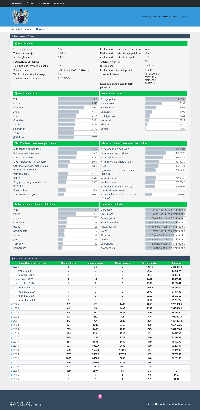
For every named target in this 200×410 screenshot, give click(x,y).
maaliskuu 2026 (27, 291)
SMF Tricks (25, 402)
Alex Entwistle (109, 226)
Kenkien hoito (21, 190)
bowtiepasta (20, 230)
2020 (16, 324)
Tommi (17, 124)
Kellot (16, 178)
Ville (15, 99)
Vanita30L (150, 65)
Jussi (16, 116)
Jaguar (104, 239)
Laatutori (106, 111)
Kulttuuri (106, 120)
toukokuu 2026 (26, 283)
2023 (16, 312)
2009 (16, 370)
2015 (16, 345)
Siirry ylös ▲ (184, 404)
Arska (16, 111)
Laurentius (107, 243)
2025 (16, 304)
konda (16, 103)
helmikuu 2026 (26, 295)
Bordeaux (106, 209)
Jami (15, 239)
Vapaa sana (107, 103)
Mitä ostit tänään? (23, 157)
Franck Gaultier (109, 222)
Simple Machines (36, 405)
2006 (16, 375)
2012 (16, 358)
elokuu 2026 (25, 270)
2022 (16, 316)
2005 (16, 379)
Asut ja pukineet (110, 99)
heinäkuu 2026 (26, 275)
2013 (16, 354)
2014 (16, 350)
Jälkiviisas (18, 137)
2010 (16, 366)
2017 (16, 337)
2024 (16, 308)
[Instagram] (100, 396)
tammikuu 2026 (27, 300)
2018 (16, 333)
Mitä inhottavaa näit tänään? (29, 161)
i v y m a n (19, 107)
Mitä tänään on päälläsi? (27, 148)
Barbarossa (19, 247)
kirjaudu (184, 16)
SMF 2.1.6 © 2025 (18, 405)
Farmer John (108, 218)
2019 (16, 329)
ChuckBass (19, 120)
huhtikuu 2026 (26, 287)
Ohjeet (151, 404)
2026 (16, 266)
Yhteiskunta (107, 124)
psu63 (16, 226)
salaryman (19, 128)
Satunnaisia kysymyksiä (26, 153)
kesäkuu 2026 (25, 279)
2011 (16, 362)
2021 (16, 320)
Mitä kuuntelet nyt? (24, 194)
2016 (16, 341)
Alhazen (105, 235)
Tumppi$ (18, 243)
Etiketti (105, 128)
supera (17, 218)
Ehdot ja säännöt (166, 404)
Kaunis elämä (108, 107)
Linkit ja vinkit (108, 116)
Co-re (16, 133)
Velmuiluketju (21, 173)
